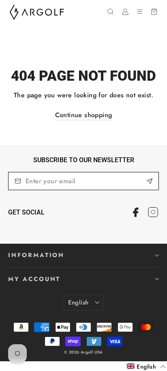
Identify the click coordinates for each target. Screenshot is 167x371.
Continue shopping (83, 115)
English (78, 302)
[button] (146, 366)
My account (34, 278)
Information (36, 255)
